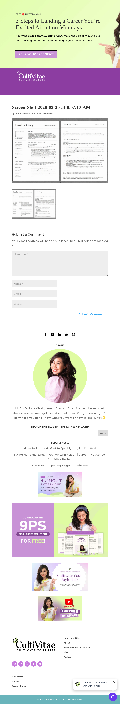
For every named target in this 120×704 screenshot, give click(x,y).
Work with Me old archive (77, 647)
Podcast (68, 657)
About (67, 642)
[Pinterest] (52, 334)
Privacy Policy (19, 686)
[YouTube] (66, 334)
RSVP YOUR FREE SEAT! (36, 54)
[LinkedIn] (59, 334)
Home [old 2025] (72, 638)
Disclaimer (17, 676)
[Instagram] (73, 334)
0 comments (46, 113)
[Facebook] (45, 334)
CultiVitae (20, 113)
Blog (66, 652)
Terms (15, 681)
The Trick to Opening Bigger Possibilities (60, 466)
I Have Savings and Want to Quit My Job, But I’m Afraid (60, 448)
